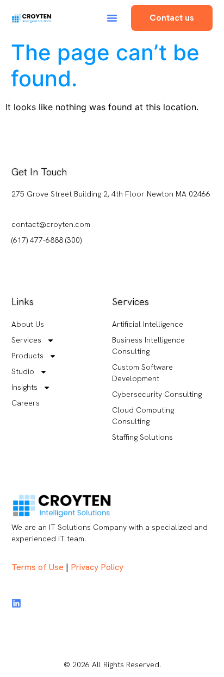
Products (27, 355)
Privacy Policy (97, 567)
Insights (24, 387)
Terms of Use (37, 567)
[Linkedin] (16, 603)
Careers (25, 403)
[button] (112, 18)
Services (26, 340)
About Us (27, 324)
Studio (22, 371)
